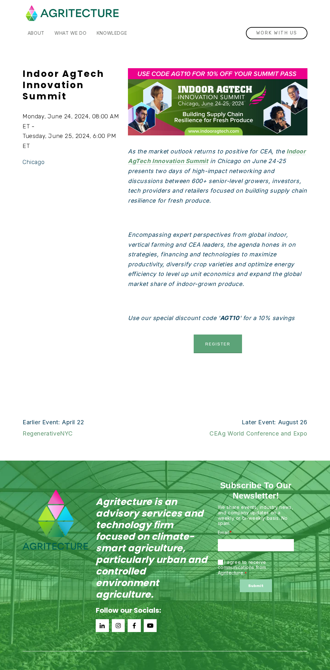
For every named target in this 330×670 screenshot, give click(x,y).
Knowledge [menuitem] (112, 33)
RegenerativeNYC (48, 433)
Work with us (276, 33)
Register (217, 343)
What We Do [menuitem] (70, 33)
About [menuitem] (36, 33)
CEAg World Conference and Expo (258, 433)
